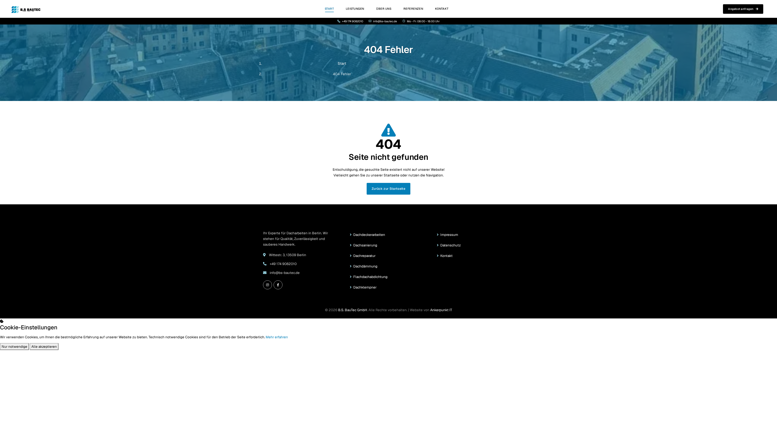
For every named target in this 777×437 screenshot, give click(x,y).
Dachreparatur (364, 256)
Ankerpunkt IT (441, 310)
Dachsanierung (365, 245)
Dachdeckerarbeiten (369, 234)
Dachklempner (365, 287)
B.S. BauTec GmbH (352, 310)
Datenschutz (450, 245)
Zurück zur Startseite (388, 189)
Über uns (383, 9)
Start (329, 9)
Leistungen (355, 9)
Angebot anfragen (741, 9)
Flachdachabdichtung (370, 277)
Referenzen (413, 9)
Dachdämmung (365, 266)
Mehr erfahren (277, 337)
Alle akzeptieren (44, 346)
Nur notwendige (14, 346)
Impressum (449, 234)
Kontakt (441, 9)
